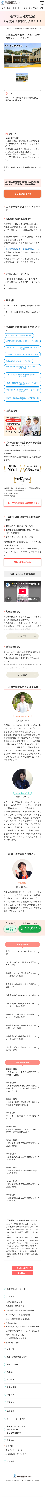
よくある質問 (22, 1268)
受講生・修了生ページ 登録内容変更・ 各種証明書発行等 (16, 1429)
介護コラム (11, 1394)
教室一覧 (10, 1349)
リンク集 (10, 1461)
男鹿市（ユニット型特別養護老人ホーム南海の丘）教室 (22, 348)
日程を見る (6, 8)
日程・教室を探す (31, 929)
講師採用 (10, 1402)
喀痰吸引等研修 (12, 1343)
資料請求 (12, 928)
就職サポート (12, 1372)
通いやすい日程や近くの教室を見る (22, 503)
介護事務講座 (11, 1323)
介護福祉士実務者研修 (22, 193)
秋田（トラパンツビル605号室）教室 (19, 335)
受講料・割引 (38, 8)
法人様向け (22, 1273)
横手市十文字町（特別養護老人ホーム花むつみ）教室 (22, 383)
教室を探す (17, 8)
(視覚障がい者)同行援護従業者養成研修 (22, 1326)
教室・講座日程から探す (17, 1356)
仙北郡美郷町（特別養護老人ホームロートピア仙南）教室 (22, 367)
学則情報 (10, 1411)
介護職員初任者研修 (14, 1302)
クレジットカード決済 (16, 1418)
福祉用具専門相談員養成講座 (18, 1319)
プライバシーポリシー (15, 1450)
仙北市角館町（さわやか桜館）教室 (18, 361)
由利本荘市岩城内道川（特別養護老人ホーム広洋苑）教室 (22, 375)
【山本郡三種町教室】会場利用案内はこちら (22, 249)
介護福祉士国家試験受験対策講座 (20, 1310)
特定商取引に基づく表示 (16, 1454)
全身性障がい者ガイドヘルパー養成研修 (22, 1331)
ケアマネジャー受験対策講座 (18, 1315)
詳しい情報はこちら (22, 562)
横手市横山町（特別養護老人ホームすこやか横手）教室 (22, 390)
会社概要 (9, 1446)
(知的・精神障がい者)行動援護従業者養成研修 (16, 1336)
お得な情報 (11, 1387)
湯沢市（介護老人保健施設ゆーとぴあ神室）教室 (22, 398)
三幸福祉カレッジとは (16, 1289)
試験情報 (10, 1379)
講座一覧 (27, 8)
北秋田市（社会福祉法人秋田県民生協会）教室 (22, 354)
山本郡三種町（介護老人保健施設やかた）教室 (22, 341)
